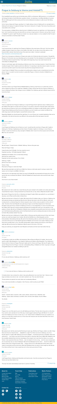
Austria (14, 5)
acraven (11, 41)
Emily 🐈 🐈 (11, 287)
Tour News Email (32, 375)
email (3, 391)
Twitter (20, 398)
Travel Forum (9, 5)
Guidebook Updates (20, 381)
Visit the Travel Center (20, 379)
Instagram (20, 391)
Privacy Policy (38, 403)
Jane (10, 323)
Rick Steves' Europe (28, 2)
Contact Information (6, 373)
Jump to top (52, 363)
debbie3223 (9, 251)
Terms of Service (30, 403)
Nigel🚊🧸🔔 (12, 262)
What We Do (5, 375)
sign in (51, 5)
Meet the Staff (5, 376)
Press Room (45, 379)
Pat (9, 138)
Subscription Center (33, 376)
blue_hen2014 (10, 13)
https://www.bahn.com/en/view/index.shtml (12, 54)
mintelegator (9, 303)
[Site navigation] (2, 2)
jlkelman (11, 121)
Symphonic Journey (46, 378)
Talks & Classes (19, 378)
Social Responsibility (7, 378)
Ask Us (17, 376)
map (3, 394)
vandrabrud (11, 232)
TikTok (20, 394)
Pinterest (16, 398)
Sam (10, 79)
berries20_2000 (10, 184)
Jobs (3, 381)
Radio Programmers (47, 375)
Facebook (16, 391)
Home (3, 5)
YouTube (16, 394)
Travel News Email (32, 373)
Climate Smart (5, 379)
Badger (10, 97)
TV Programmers (46, 373)
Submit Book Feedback (20, 382)
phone (7, 391)
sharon (10, 352)
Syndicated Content (46, 376)
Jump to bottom (51, 13)
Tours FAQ (17, 375)
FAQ (16, 373)
